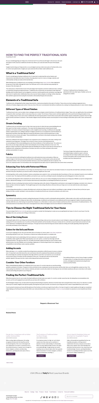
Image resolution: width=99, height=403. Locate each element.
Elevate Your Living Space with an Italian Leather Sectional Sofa (18, 335)
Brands (57, 2)
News (37, 391)
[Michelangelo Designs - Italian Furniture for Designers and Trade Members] (13, 2)
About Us (27, 391)
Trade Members (66, 2)
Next (94, 383)
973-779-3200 (87, 2)
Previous (5, 383)
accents (16, 251)
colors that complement (56, 232)
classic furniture (47, 82)
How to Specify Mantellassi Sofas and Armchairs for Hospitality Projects (78, 335)
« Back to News (9, 362)
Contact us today (60, 289)
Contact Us (76, 2)
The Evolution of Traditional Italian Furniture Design (46, 335)
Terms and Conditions (69, 391)
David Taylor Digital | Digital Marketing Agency (65, 400)
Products (51, 2)
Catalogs (32, 391)
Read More (10, 354)
